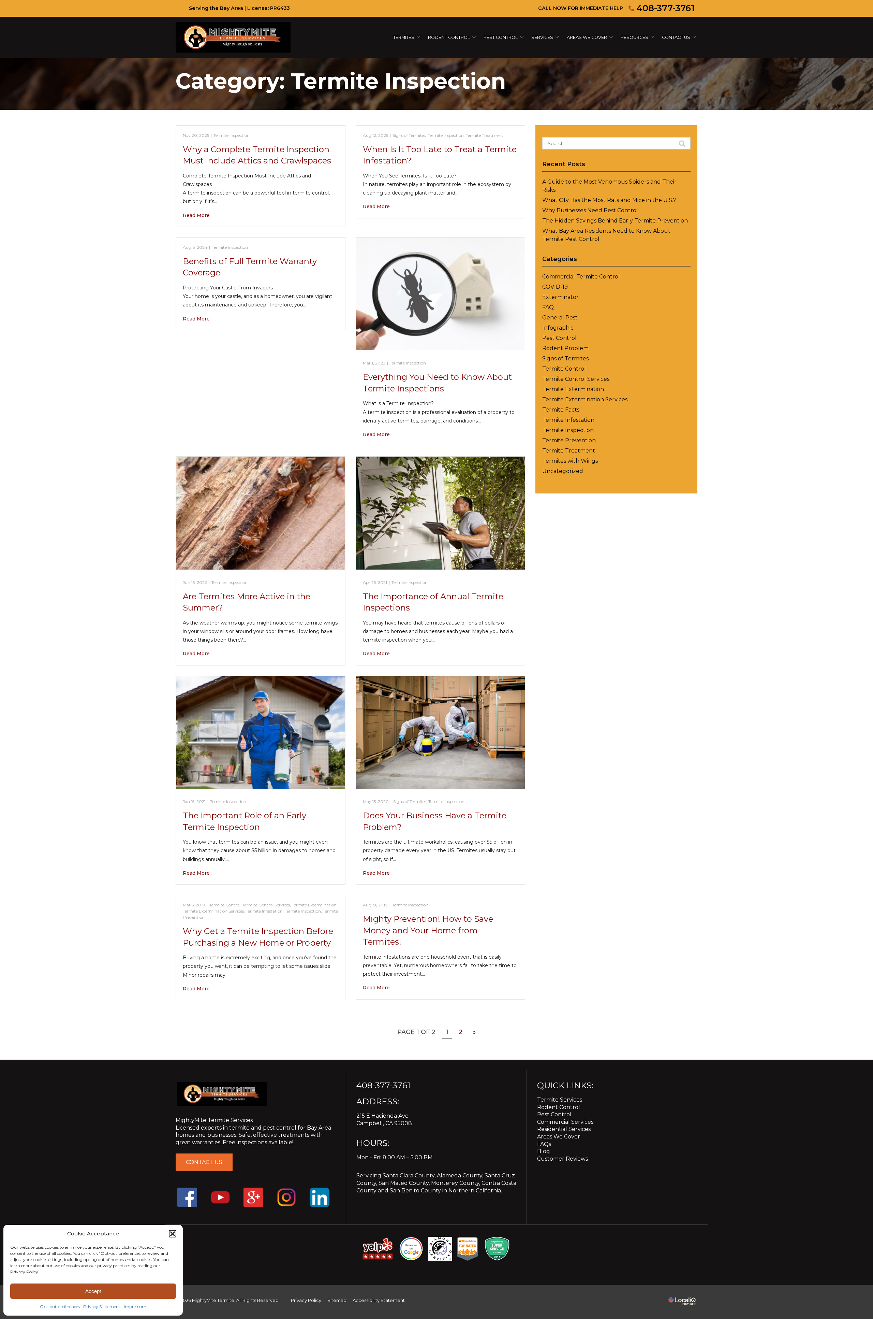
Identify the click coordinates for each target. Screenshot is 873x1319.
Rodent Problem (565, 348)
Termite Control (224, 904)
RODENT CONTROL (449, 37)
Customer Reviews (562, 1159)
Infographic (558, 328)
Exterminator (560, 297)
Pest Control (501, 37)
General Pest (560, 317)
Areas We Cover (587, 37)
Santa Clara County (408, 1175)
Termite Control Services (266, 904)
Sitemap (336, 1300)
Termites (403, 37)
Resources (634, 37)
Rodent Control (558, 1107)
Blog (543, 1151)
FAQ (548, 307)
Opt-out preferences (60, 1306)
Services (542, 37)
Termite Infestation (264, 911)
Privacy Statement (101, 1306)
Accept (93, 1291)
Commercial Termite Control (581, 276)
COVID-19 (555, 287)
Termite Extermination (314, 904)
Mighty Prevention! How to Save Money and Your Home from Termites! (428, 930)
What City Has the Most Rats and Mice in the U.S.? (609, 200)
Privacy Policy (306, 1300)
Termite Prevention (569, 440)
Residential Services (564, 1129)
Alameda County (459, 1175)
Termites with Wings (570, 461)
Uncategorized (562, 471)
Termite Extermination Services (213, 911)
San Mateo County (404, 1183)
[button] (172, 1233)
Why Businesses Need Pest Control (590, 210)
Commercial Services (565, 1122)
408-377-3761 (665, 8)
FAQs (544, 1144)
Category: (341, 81)
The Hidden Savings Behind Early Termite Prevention (615, 220)
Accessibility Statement (379, 1300)
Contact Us (676, 37)
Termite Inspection (231, 135)
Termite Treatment (484, 135)
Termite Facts (560, 409)
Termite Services (559, 1099)
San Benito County (415, 1190)
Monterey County (455, 1183)
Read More (196, 215)
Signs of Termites (409, 135)
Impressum (135, 1306)
